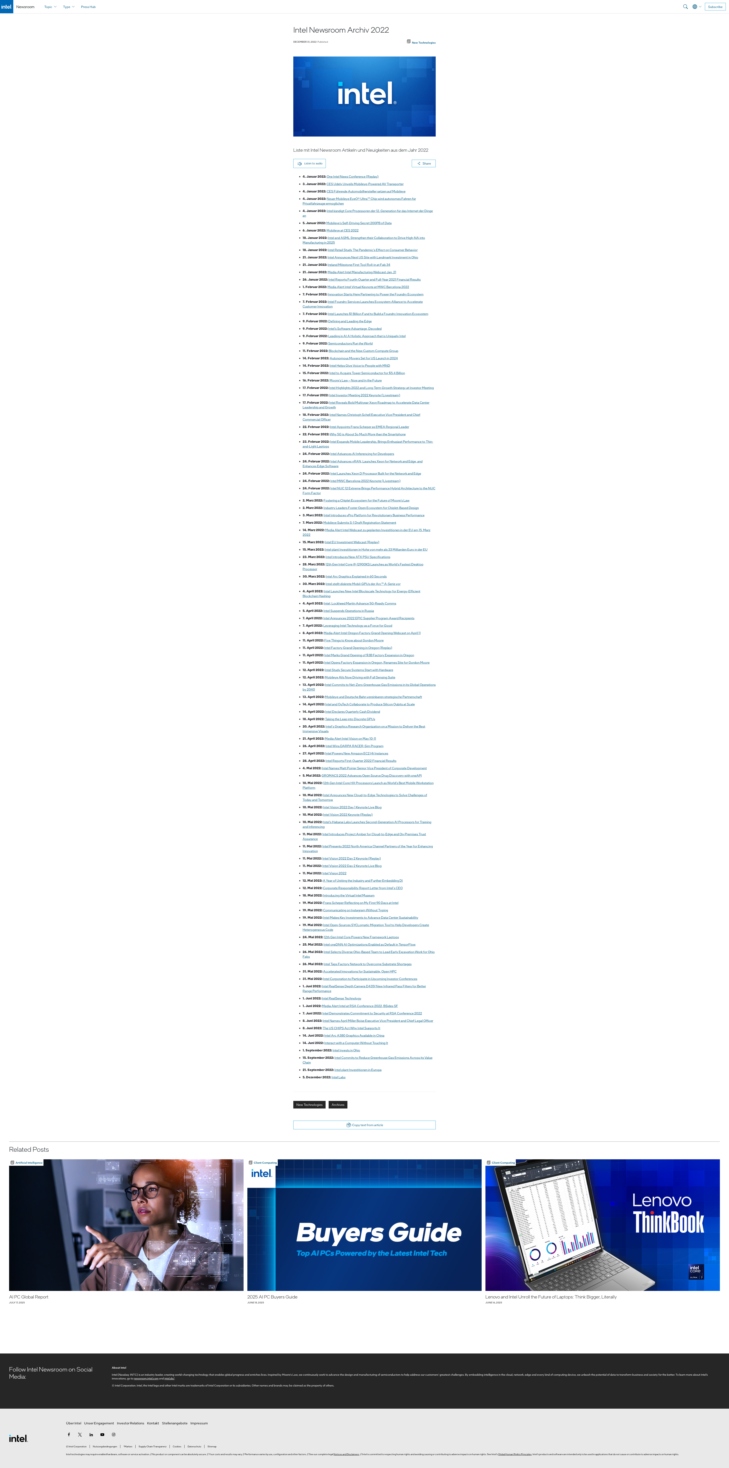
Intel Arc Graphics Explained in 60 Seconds (356, 576)
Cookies (177, 1446)
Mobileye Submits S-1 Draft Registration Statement (359, 522)
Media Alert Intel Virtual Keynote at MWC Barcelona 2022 (368, 287)
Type (66, 7)
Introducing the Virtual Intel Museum (349, 895)
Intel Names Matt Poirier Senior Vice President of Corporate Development (374, 768)
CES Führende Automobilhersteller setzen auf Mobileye (366, 191)
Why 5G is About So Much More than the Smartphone (368, 434)
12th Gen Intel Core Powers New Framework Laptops (361, 937)
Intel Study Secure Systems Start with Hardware (359, 670)
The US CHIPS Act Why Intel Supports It (351, 1028)
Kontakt (153, 1423)
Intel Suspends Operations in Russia (348, 611)
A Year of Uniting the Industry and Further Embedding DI (363, 880)
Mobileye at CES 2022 (343, 230)
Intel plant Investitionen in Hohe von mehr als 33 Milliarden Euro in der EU (376, 549)
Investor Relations (130, 1423)
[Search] (685, 6)
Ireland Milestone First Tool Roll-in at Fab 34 (359, 265)
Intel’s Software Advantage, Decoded (355, 328)
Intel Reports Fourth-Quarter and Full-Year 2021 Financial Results (374, 279)
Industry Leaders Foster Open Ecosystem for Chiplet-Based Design (371, 508)
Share (427, 163)
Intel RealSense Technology (341, 998)
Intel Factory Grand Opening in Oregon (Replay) (358, 648)
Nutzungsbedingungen (105, 1446)
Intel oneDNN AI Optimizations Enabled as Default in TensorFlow (369, 944)
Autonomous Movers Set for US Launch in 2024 (364, 358)
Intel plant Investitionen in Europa (358, 1070)
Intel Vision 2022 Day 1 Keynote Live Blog (352, 807)
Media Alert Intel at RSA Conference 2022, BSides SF (360, 1006)
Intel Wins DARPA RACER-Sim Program (354, 746)
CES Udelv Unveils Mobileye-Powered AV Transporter (365, 184)
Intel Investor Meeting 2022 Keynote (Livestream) (364, 395)
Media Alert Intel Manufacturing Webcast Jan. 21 (362, 272)
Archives (338, 1105)
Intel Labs (339, 1077)
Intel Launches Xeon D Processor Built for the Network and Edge (375, 473)
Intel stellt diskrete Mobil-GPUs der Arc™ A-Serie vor (363, 584)
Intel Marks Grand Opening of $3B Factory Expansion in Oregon (369, 655)
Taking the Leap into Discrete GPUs (350, 719)
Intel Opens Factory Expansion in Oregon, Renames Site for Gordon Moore (377, 662)
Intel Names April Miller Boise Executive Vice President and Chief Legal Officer (378, 1021)
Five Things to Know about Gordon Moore (354, 640)
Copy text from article (367, 1125)
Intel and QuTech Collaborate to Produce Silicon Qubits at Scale (370, 704)
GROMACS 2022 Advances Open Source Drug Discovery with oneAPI (372, 775)
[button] (309, 163)
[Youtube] (102, 1434)
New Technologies (309, 1105)
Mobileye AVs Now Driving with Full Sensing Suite (360, 677)
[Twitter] (80, 1434)
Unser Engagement (99, 1423)
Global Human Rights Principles (515, 1454)
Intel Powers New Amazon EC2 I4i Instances (356, 753)
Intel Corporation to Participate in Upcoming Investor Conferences (370, 979)
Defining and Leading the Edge (350, 321)
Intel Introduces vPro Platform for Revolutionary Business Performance (374, 515)
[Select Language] (697, 6)
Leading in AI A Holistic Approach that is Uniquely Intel (367, 336)
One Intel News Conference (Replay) (353, 176)
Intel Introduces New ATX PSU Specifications (358, 557)
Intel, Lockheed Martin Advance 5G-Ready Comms (360, 603)
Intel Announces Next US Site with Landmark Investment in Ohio (373, 257)
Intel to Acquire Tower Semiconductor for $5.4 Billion (367, 373)
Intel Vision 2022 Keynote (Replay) (348, 814)
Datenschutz (194, 1446)
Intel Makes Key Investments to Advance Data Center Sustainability (370, 917)
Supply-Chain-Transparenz (152, 1446)
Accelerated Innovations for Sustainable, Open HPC (360, 971)
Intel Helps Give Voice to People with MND (360, 365)
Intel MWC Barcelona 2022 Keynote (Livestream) (365, 481)
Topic (48, 7)
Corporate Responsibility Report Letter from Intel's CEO (363, 888)
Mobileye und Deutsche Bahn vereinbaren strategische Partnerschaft (373, 697)
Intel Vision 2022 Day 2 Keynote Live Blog (352, 866)
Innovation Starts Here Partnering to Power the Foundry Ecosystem (376, 294)
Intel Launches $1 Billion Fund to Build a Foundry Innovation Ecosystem (378, 314)
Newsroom (25, 6)
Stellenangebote (175, 1423)
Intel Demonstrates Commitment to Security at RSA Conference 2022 (372, 1013)
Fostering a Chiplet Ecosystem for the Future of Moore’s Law (366, 500)
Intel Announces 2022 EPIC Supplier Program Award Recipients (368, 618)
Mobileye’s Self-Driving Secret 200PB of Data (359, 223)
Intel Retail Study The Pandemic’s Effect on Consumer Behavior (373, 250)
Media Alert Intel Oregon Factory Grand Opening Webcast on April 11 (372, 633)
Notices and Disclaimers (346, 1454)
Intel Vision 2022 (334, 873)
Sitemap (211, 1446)
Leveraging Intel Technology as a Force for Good (357, 625)
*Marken (127, 1446)
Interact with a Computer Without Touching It (356, 1043)
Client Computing (265, 1162)
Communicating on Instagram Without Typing (355, 910)
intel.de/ (169, 1378)
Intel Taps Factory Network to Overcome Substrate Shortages (368, 964)
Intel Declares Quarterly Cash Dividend (352, 712)
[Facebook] (68, 1434)
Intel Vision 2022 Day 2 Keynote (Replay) (351, 858)
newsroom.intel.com (146, 1378)
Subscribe (715, 7)
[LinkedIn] (91, 1434)
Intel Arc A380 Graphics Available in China (354, 1035)
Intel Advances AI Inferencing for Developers (362, 454)
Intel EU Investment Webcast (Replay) (352, 542)
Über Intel (73, 1423)
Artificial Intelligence (29, 1162)
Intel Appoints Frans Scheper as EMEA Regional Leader (369, 427)
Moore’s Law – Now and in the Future (356, 380)
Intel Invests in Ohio (346, 1050)
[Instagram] (113, 1434)
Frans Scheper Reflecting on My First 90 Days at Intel (360, 903)
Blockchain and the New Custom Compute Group (363, 351)
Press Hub (88, 7)
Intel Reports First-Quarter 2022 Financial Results (361, 761)
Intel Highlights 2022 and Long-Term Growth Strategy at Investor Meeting (381, 388)
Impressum (199, 1423)
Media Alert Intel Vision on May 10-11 (350, 738)
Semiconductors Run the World (350, 343)
